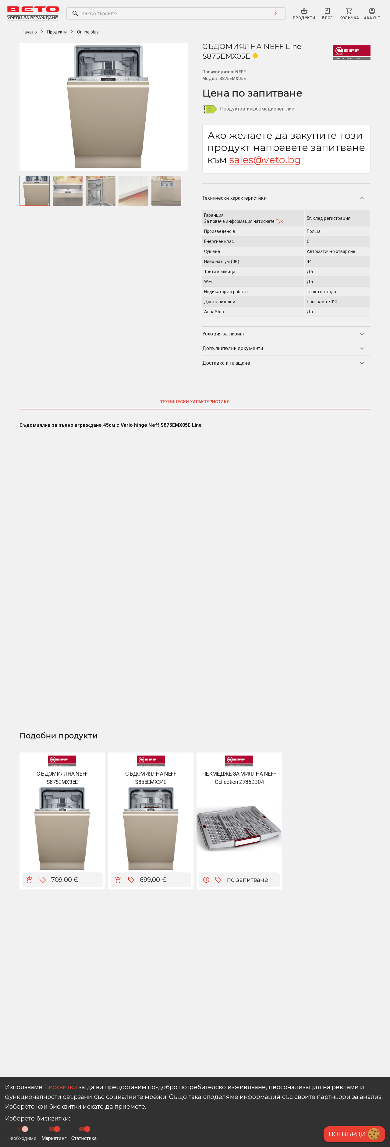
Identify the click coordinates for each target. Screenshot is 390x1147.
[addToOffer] (43, 880)
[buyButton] (29, 880)
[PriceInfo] (206, 880)
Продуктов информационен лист (258, 109)
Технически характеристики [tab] (195, 401)
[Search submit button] (275, 13)
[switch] (57, 1129)
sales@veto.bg (265, 160)
